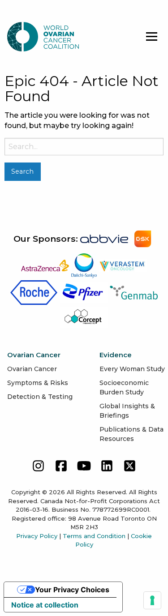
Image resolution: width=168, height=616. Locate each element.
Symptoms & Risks (37, 383)
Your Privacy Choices (72, 589)
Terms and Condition (94, 535)
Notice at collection (44, 604)
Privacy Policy (36, 535)
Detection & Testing (40, 397)
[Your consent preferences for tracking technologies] (152, 600)
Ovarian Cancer (32, 369)
